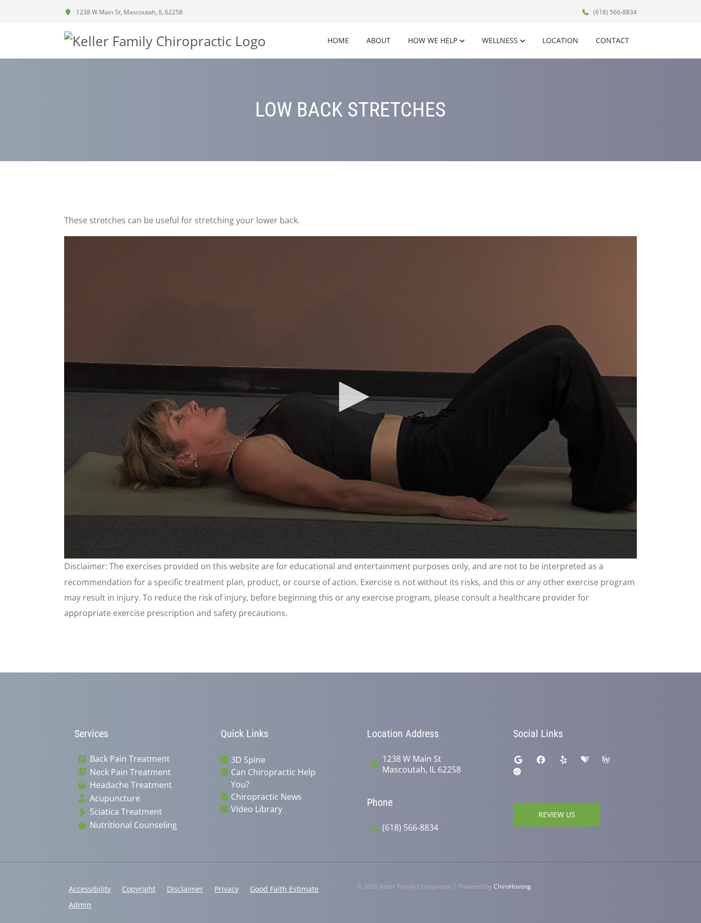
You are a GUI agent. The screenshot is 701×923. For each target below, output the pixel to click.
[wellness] (605, 760)
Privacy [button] (227, 889)
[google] (518, 760)
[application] (350, 397)
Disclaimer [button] (185, 889)
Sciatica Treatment (126, 811)
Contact (612, 40)
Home (338, 40)
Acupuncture (115, 798)
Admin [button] (80, 905)
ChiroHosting (512, 886)
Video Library (256, 809)
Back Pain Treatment (130, 759)
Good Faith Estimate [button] (284, 889)
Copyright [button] (138, 889)
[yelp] (563, 760)
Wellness (500, 40)
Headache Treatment (131, 785)
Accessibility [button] (90, 889)
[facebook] (541, 760)
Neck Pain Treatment (130, 772)
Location (560, 40)
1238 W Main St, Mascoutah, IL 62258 (128, 12)
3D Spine (248, 759)
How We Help (432, 40)
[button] (350, 396)
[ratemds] (517, 772)
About (378, 40)
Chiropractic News (266, 796)
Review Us (556, 814)
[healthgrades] (585, 760)
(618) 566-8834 (614, 12)
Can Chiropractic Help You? (273, 778)
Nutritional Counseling (133, 825)
